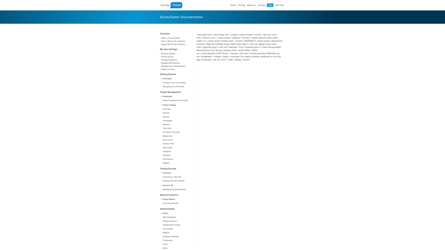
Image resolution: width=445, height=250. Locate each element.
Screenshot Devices (171, 132)
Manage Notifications (170, 63)
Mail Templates (169, 217)
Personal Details (168, 53)
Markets (166, 124)
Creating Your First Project (174, 82)
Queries (166, 117)
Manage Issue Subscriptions (173, 66)
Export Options (169, 199)
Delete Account (168, 69)
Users (165, 244)
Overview (167, 109)
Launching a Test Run (172, 177)
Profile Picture (167, 56)
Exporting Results (170, 203)
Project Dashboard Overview (175, 100)
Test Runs (167, 173)
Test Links (167, 128)
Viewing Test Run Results (173, 181)
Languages (167, 120)
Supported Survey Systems (173, 44)
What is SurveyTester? (170, 38)
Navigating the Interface (173, 86)
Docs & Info (168, 140)
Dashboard (167, 96)
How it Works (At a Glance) (173, 41)
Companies (167, 240)
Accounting (168, 229)
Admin (165, 213)
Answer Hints (168, 143)
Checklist (167, 151)
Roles (165, 248)
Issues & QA (168, 185)
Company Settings (171, 236)
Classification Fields (171, 225)
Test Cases (167, 147)
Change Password (169, 60)
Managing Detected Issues (174, 189)
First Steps (167, 79)
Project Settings (169, 105)
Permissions (168, 159)
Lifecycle (166, 155)
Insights (166, 163)
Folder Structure (170, 221)
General (166, 113)
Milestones (167, 136)
